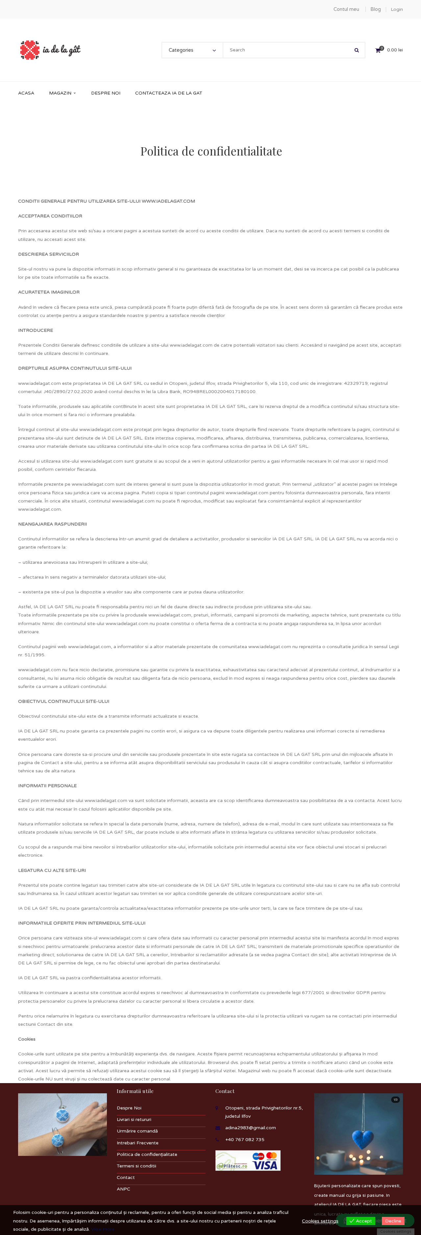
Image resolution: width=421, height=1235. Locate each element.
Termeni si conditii (136, 1166)
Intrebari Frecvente (138, 1143)
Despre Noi (129, 1108)
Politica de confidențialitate (147, 1154)
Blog (375, 9)
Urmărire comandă (137, 1131)
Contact (126, 1177)
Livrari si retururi (134, 1119)
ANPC (123, 1189)
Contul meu (346, 9)
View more (102, 1229)
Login (397, 9)
